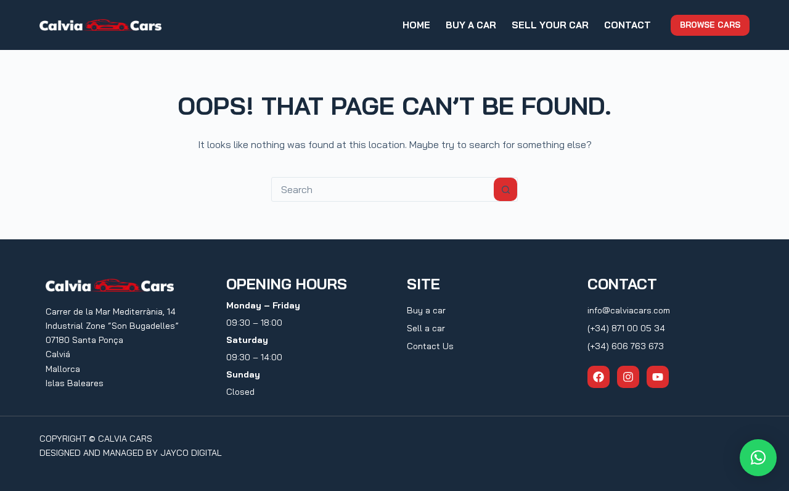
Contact (627, 25)
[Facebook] (598, 377)
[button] (758, 457)
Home (416, 25)
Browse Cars (710, 25)
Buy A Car (471, 25)
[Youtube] (658, 377)
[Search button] (505, 189)
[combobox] (383, 189)
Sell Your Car (550, 25)
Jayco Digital (191, 452)
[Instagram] (628, 377)
